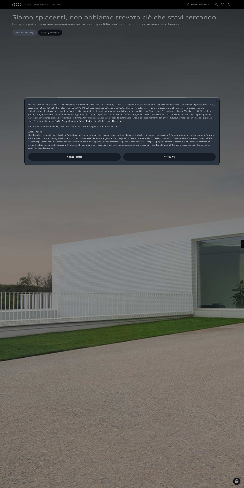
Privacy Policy (85, 121)
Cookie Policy (61, 121)
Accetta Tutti (169, 157)
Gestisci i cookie (74, 157)
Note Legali (117, 121)
